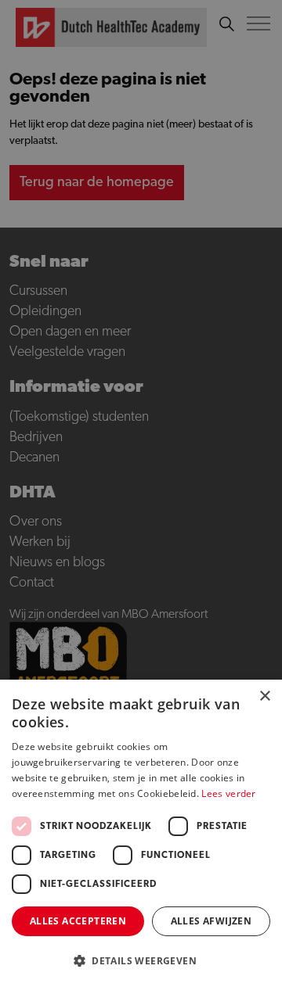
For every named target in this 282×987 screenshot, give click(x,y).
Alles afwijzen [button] (211, 921)
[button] (141, 961)
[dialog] (141, 493)
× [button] (264, 696)
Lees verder (228, 793)
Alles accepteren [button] (78, 921)
